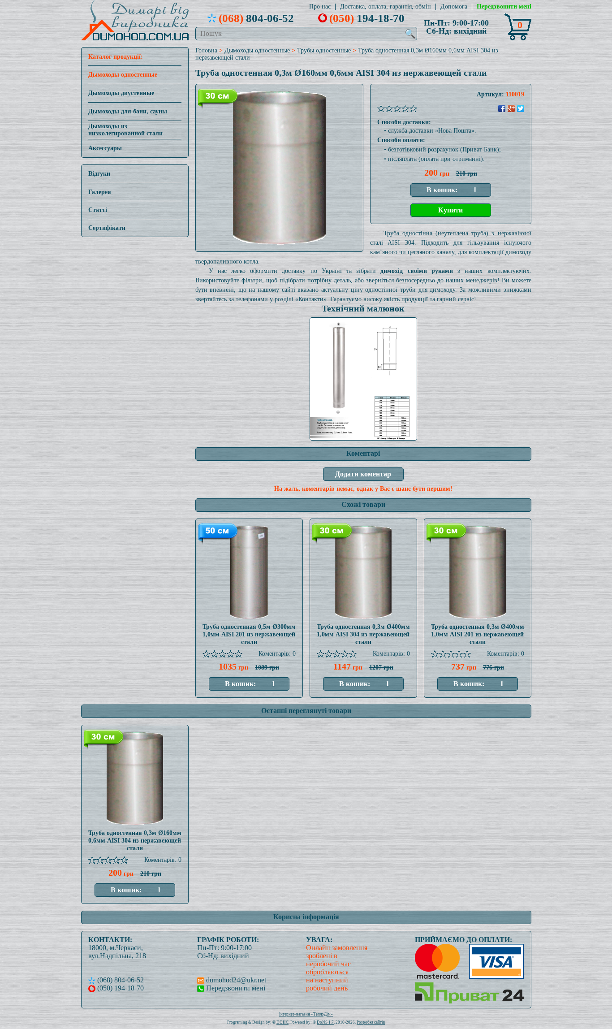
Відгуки (99, 173)
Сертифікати (106, 228)
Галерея (99, 192)
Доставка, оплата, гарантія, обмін (385, 7)
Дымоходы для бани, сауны (127, 111)
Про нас (320, 7)
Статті (97, 210)
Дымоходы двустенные (121, 93)
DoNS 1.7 (325, 1022)
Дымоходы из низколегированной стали (125, 130)
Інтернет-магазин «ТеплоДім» (306, 1014)
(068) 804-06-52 (119, 980)
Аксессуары (105, 148)
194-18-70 (367, 17)
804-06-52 (256, 17)
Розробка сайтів (371, 1022)
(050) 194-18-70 (119, 988)
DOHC (282, 1022)
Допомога (453, 7)
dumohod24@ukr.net (235, 980)
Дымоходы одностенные (122, 74)
